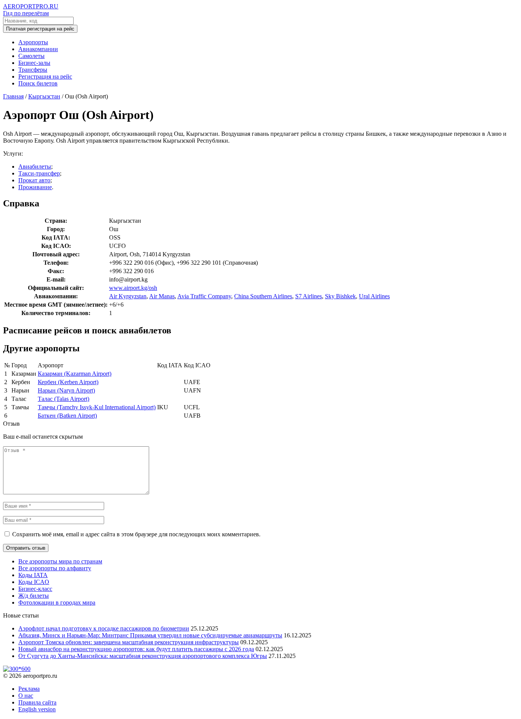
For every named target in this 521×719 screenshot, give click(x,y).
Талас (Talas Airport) (63, 399)
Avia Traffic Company (204, 296)
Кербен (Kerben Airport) (68, 382)
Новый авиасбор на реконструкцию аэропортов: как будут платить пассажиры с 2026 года (136, 649)
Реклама (29, 688)
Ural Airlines (374, 296)
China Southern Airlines (263, 296)
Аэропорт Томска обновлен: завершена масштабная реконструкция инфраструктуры (128, 642)
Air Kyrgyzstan (127, 296)
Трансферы (32, 69)
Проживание (35, 187)
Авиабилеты (34, 166)
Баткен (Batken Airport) (67, 415)
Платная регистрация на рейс (40, 29)
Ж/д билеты (33, 595)
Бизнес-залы (34, 63)
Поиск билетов (38, 83)
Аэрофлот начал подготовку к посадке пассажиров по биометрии (103, 628)
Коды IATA (33, 575)
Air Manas (162, 296)
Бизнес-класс (35, 588)
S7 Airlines (308, 296)
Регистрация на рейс (45, 76)
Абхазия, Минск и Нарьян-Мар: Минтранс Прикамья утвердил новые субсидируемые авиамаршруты (150, 635)
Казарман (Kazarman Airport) (74, 373)
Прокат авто (34, 180)
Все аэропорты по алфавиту (54, 568)
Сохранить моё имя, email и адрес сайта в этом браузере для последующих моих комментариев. (136, 534)
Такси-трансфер (39, 173)
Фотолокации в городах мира (56, 602)
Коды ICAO (33, 582)
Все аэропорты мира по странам (60, 561)
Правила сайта (37, 702)
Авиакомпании (38, 49)
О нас (25, 695)
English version (37, 709)
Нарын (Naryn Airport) (66, 390)
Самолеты (31, 56)
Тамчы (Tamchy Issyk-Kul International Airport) (97, 407)
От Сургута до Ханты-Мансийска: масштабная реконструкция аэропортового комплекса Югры (142, 656)
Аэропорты (33, 42)
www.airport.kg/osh (133, 288)
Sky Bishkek (340, 296)
